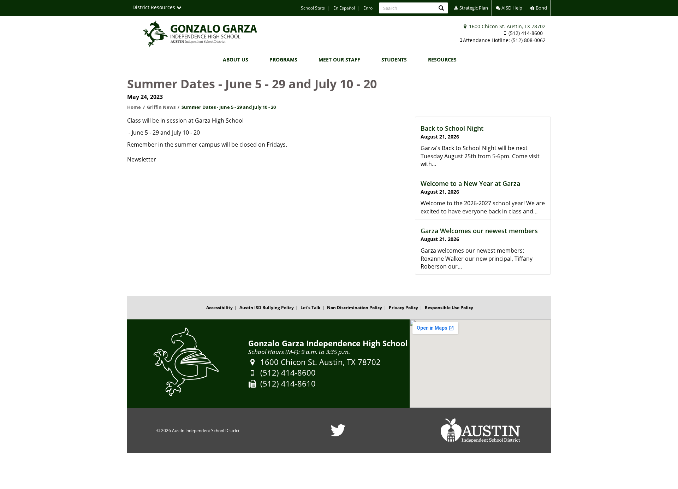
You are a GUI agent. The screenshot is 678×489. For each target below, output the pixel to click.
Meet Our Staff (339, 59)
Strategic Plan (473, 8)
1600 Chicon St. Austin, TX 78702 (507, 26)
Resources (442, 59)
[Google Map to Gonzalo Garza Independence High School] (480, 363)
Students (394, 59)
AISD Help (511, 8)
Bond (541, 8)
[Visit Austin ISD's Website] (480, 430)
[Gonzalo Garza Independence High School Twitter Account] (338, 435)
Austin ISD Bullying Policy (266, 308)
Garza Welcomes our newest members (479, 230)
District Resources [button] (154, 7)
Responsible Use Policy (449, 308)
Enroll (369, 8)
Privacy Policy (403, 308)
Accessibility (219, 308)
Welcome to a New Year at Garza (470, 183)
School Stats (313, 8)
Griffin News (161, 107)
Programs (283, 59)
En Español (344, 8)
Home (134, 107)
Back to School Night (452, 128)
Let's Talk (310, 308)
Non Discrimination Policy (354, 308)
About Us (235, 59)
